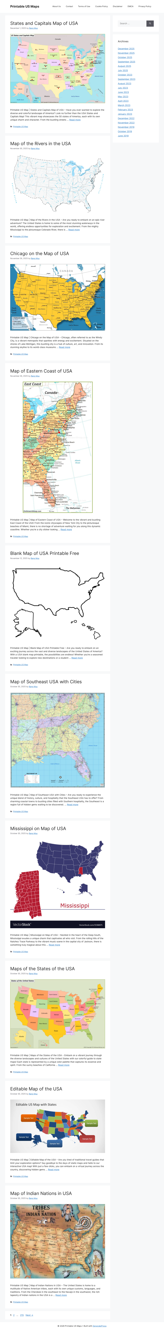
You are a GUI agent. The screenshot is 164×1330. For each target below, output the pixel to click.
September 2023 (126, 79)
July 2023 (123, 88)
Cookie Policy (101, 6)
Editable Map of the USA (36, 1088)
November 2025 (126, 53)
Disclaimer (117, 6)
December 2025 (126, 48)
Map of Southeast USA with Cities (46, 681)
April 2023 (123, 101)
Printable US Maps (24, 6)
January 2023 (125, 114)
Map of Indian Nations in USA (41, 1193)
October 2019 (125, 131)
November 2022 (126, 122)
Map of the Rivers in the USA (40, 143)
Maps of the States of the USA (42, 968)
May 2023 (123, 96)
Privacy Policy (145, 6)
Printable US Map (20, 126)
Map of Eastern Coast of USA (41, 371)
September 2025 (126, 61)
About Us (56, 6)
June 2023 (123, 92)
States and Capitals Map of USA (44, 23)
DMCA (130, 6)
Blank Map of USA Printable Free (44, 553)
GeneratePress (99, 1326)
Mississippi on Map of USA (38, 828)
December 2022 (126, 118)
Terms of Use (84, 6)
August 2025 (124, 66)
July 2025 (123, 70)
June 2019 (123, 136)
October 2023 (125, 75)
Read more (75, 120)
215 (22, 1315)
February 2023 (125, 109)
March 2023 (124, 105)
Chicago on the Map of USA (39, 253)
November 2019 (126, 127)
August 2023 (124, 83)
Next (29, 1315)
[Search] (150, 23)
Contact (69, 6)
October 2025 (125, 57)
